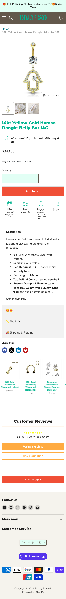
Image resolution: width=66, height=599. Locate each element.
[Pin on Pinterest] (25, 350)
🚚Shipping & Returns (19, 332)
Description (13, 232)
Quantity (7, 170)
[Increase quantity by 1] (33, 178)
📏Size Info (13, 321)
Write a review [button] (33, 447)
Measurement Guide (19, 161)
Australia (31, 542)
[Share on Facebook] (4, 350)
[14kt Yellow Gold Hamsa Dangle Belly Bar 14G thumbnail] (8, 108)
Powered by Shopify (33, 592)
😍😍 (9, 310)
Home (5, 29)
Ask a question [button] (33, 456)
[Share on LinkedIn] (18, 350)
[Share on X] (11, 350)
